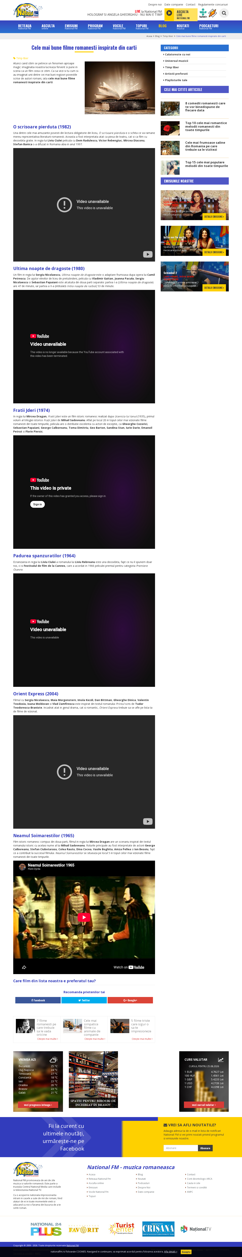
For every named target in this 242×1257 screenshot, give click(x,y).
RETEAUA (24, 26)
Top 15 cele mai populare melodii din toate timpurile (206, 164)
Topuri (92, 1196)
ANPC (190, 1191)
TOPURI (142, 26)
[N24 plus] (46, 1229)
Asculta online (96, 1183)
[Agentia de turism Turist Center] (121, 1229)
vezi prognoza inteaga (37, 1105)
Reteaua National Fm (100, 1178)
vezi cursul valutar (203, 1105)
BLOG (163, 25)
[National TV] (196, 1229)
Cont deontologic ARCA (199, 1178)
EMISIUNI (71, 26)
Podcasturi (144, 1183)
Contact (190, 4)
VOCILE (119, 26)
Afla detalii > (170, 1251)
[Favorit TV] (83, 1229)
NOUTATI (183, 26)
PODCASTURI (208, 26)
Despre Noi (144, 1187)
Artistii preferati (176, 73)
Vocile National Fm (99, 1191)
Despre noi (155, 4)
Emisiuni (93, 1187)
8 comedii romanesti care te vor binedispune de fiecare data (205, 106)
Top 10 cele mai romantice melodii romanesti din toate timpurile (206, 126)
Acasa (149, 36)
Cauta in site (193, 1183)
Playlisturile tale (175, 80)
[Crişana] (158, 1229)
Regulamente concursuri (213, 4)
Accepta (186, 1251)
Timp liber (168, 36)
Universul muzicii (176, 61)
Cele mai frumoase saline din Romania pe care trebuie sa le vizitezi (205, 146)
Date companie (173, 4)
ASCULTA (48, 26)
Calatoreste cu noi (177, 54)
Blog (157, 36)
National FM (73, 1245)
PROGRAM (95, 26)
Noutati (142, 1178)
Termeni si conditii (197, 1187)
